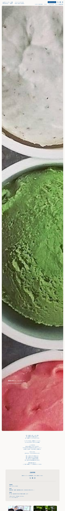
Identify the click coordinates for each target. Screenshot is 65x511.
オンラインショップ (52, 2)
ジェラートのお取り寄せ (59, 4)
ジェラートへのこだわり (39, 4)
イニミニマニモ (51, 4)
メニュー (45, 4)
